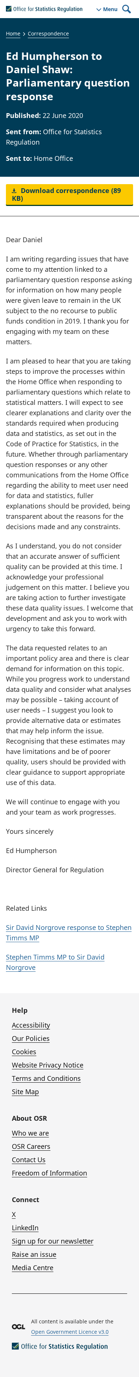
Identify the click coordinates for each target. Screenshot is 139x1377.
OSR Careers (31, 1146)
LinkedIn (25, 1227)
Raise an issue (34, 1254)
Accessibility (31, 1025)
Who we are (30, 1133)
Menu (110, 9)
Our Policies (31, 1038)
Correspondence (48, 33)
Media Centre (32, 1267)
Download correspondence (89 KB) (66, 194)
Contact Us (29, 1159)
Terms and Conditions (46, 1078)
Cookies (24, 1051)
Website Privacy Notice (47, 1064)
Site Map (25, 1091)
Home (13, 33)
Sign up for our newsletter (52, 1240)
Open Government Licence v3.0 (70, 1331)
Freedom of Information (49, 1172)
